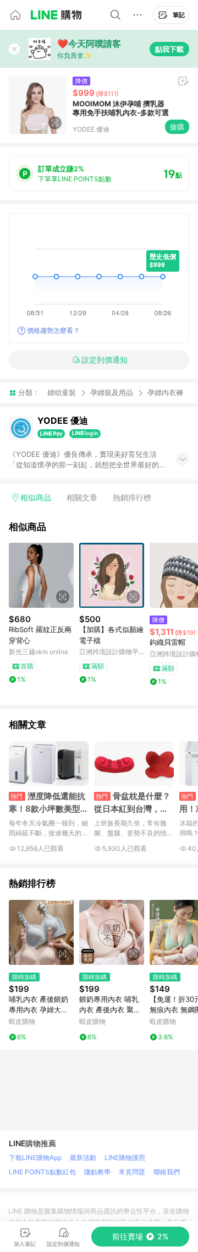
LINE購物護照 (125, 1157)
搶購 (177, 126)
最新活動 (83, 1157)
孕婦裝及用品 (111, 392)
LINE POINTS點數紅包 (42, 1172)
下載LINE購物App (35, 1157)
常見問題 (132, 1172)
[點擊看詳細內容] (41, 575)
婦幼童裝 (61, 392)
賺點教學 (97, 1172)
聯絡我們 (166, 1172)
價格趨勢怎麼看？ (53, 330)
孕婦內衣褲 (165, 392)
